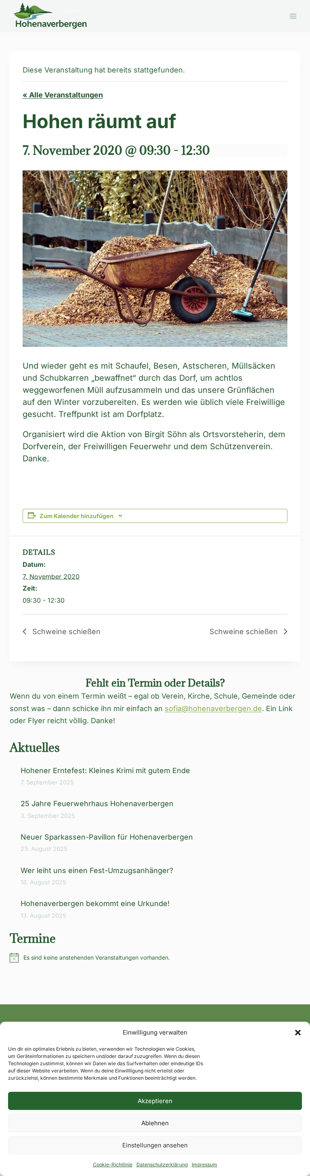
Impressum (204, 1164)
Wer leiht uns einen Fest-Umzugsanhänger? (98, 870)
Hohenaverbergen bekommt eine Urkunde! (95, 903)
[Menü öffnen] (292, 16)
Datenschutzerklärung (162, 1164)
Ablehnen (155, 1123)
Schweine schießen (65, 631)
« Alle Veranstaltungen (63, 95)
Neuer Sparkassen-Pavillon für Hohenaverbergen (107, 837)
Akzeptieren (155, 1101)
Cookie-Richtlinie (112, 1164)
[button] (298, 1033)
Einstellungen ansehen (155, 1145)
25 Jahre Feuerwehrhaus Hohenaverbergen (97, 803)
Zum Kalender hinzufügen (76, 515)
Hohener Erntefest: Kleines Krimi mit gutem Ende (105, 770)
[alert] (155, 957)
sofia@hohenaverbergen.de (213, 708)
